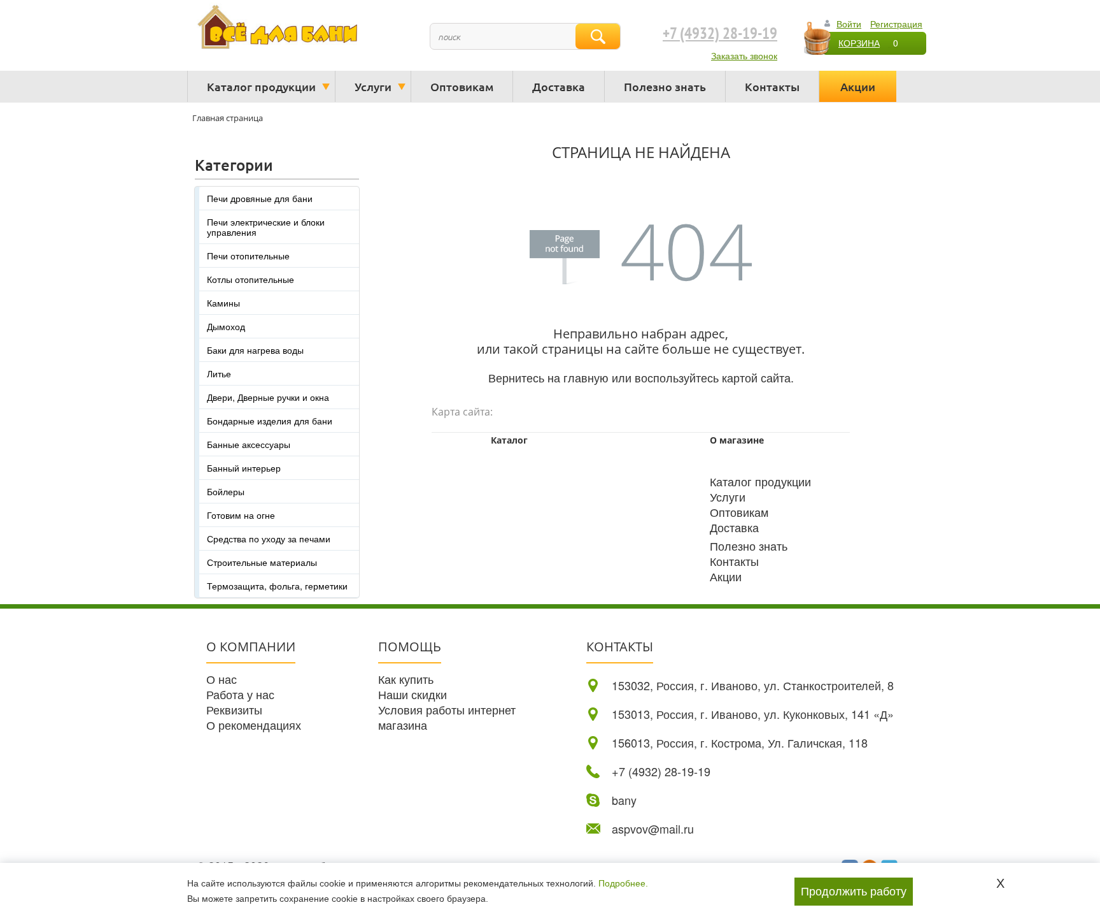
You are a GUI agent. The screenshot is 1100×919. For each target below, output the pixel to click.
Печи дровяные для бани (260, 198)
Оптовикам (461, 86)
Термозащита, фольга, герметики (277, 585)
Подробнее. (623, 883)
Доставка (558, 86)
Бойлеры (225, 491)
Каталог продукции (261, 86)
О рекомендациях (253, 724)
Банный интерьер (244, 467)
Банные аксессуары (248, 444)
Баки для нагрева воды (255, 350)
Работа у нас (240, 694)
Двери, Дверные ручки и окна (268, 397)
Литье (219, 373)
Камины (223, 302)
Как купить (406, 678)
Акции (857, 86)
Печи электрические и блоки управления (266, 226)
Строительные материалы (262, 562)
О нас (221, 678)
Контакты (772, 86)
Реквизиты (234, 709)
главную (586, 377)
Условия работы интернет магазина (447, 717)
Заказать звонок (744, 55)
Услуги (373, 86)
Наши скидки (412, 694)
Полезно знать (665, 86)
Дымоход (226, 326)
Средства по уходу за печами (268, 538)
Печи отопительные (248, 255)
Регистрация (896, 23)
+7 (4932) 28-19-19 (720, 33)
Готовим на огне (241, 515)
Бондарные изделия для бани (269, 420)
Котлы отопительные (250, 279)
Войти (848, 23)
